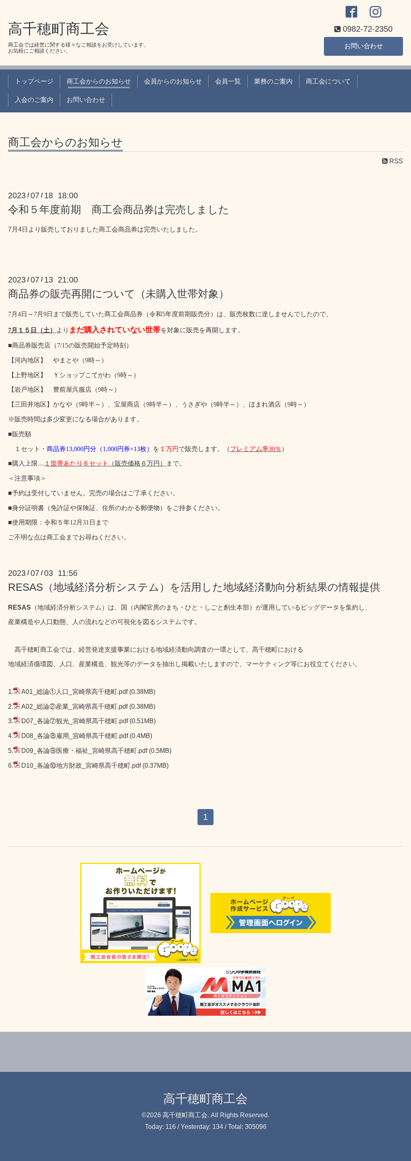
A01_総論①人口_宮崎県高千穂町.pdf (74, 691)
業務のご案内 (273, 81)
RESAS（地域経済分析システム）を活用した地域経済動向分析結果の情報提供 (194, 587)
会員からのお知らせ (173, 81)
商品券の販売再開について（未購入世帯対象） (118, 294)
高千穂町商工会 (58, 28)
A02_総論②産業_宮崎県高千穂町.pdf (74, 706)
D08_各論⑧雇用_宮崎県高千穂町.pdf (74, 735)
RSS (395, 161)
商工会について (328, 81)
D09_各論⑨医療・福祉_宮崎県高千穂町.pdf (84, 750)
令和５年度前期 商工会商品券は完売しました (118, 209)
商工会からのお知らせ (99, 81)
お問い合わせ (363, 46)
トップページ (34, 81)
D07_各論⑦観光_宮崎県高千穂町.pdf (74, 721)
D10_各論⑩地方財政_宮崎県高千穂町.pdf (81, 765)
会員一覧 (228, 81)
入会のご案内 (34, 99)
